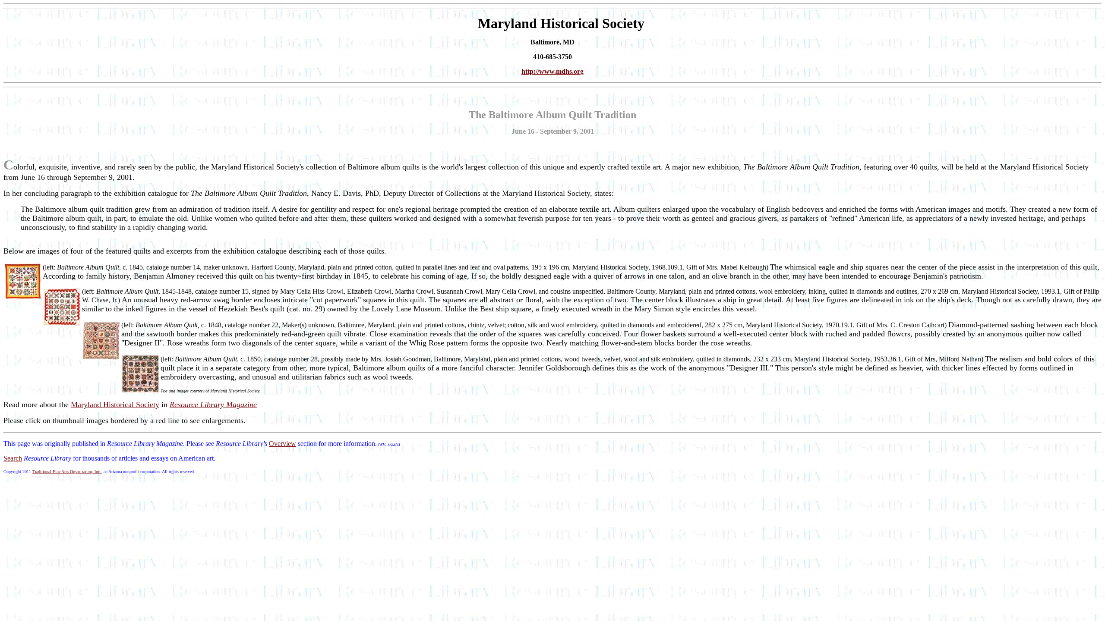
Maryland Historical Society (115, 404)
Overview (282, 443)
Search (12, 458)
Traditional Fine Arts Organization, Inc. (66, 471)
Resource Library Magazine (213, 404)
